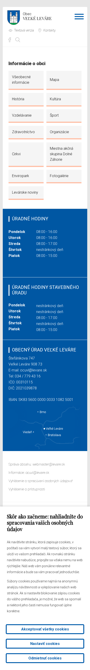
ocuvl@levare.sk (33, 370)
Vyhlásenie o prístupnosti (27, 489)
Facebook (9, 39)
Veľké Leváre (37, 16)
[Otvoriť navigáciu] (79, 17)
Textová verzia (24, 30)
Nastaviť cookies (45, 643)
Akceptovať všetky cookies (45, 629)
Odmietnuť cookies (45, 658)
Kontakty (49, 30)
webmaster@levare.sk (49, 464)
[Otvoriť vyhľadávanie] (17, 39)
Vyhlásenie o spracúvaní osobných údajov (39, 481)
